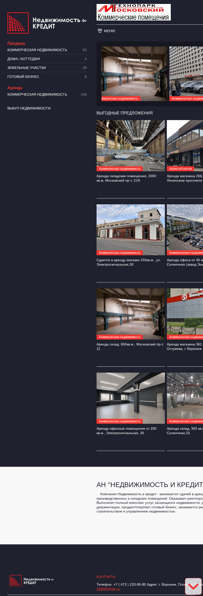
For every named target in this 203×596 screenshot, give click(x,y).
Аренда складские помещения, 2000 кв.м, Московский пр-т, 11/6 (126, 178)
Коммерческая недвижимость (47, 50)
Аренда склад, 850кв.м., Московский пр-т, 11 (130, 346)
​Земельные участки (47, 68)
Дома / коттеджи (47, 59)
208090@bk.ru (108, 589)
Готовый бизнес (47, 77)
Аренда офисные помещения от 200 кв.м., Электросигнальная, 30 (126, 430)
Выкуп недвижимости (29, 108)
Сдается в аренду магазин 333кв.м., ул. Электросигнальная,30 (129, 262)
